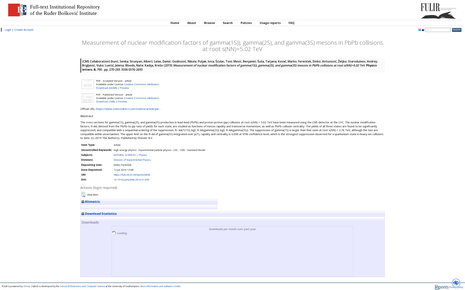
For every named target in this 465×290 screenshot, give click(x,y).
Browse (209, 23)
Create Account (23, 29)
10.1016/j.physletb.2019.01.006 (131, 179)
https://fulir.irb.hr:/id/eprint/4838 (132, 174)
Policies (246, 23)
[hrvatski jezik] (419, 29)
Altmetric (92, 202)
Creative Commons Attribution (141, 84)
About (191, 23)
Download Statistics (100, 214)
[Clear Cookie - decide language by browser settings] (423, 29)
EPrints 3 (27, 286)
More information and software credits (160, 286)
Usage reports (270, 23)
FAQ (291, 23)
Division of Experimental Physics (132, 159)
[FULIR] (403, 9)
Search (228, 23)
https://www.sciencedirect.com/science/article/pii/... (128, 109)
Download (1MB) (105, 101)
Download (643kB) (106, 88)
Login (8, 29)
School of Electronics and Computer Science (82, 286)
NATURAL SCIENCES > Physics (130, 155)
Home (175, 23)
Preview (124, 88)
